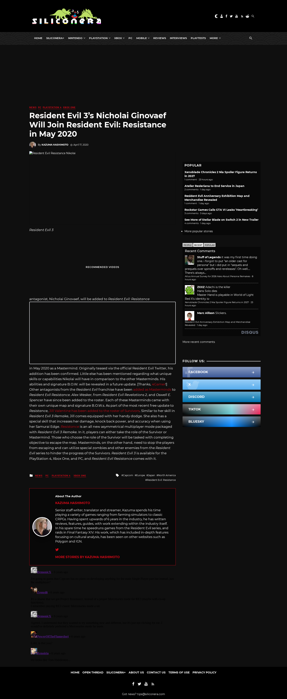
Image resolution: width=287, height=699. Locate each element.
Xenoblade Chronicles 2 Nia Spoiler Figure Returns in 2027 (217, 302)
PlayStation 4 (52, 107)
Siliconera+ (55, 38)
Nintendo (75, 38)
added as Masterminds (152, 389)
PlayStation (98, 38)
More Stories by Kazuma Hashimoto (87, 557)
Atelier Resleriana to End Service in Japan (214, 186)
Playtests (198, 38)
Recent (198, 245)
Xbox (118, 38)
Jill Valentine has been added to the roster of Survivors (94, 411)
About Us (136, 672)
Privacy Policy (204, 672)
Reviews (159, 38)
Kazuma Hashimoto (55, 144)
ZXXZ (201, 287)
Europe (140, 475)
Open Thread (92, 672)
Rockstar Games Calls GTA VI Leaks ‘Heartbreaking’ (221, 210)
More (214, 38)
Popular (210, 245)
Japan (151, 475)
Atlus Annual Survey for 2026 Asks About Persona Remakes (217, 276)
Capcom (128, 475)
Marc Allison (206, 313)
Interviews (178, 38)
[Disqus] (102, 614)
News (33, 107)
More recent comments (199, 342)
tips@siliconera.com (151, 694)
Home (38, 38)
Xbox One (69, 107)
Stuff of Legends (209, 257)
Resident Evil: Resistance (161, 479)
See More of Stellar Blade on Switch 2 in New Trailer (221, 219)
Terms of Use (179, 672)
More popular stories (198, 231)
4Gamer (158, 384)
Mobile (141, 38)
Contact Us (156, 672)
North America (167, 475)
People (188, 245)
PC (130, 38)
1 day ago (202, 325)
